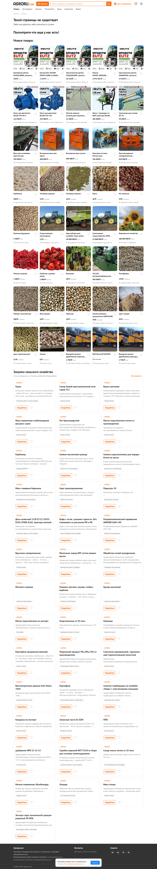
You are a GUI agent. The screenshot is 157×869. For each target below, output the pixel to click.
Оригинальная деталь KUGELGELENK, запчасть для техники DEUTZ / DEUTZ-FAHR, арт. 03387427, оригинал (76, 74)
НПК (105, 719)
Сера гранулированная (71, 488)
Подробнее (21, 408)
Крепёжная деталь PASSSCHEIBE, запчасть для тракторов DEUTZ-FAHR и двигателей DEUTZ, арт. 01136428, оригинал (22, 74)
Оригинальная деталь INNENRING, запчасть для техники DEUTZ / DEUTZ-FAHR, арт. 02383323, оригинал (128, 74)
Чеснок (43, 354)
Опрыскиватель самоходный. (46, 234)
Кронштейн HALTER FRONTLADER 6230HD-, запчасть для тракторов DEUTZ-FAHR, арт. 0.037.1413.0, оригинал (49, 74)
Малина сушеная (20, 273)
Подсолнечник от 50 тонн (72, 620)
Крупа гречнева (111, 386)
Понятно (95, 863)
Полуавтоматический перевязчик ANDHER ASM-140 (120, 521)
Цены (59, 9)
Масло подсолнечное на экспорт (31, 620)
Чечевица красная (47, 193)
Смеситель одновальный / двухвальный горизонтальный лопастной (121, 653)
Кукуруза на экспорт (25, 719)
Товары (16, 9)
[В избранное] (36, 73)
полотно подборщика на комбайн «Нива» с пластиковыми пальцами (120, 687)
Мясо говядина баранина (28, 488)
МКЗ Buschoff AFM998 (101, 354)
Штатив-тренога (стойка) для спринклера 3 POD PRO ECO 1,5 (76, 114)
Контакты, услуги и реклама (85, 851)
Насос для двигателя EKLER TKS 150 (48, 114)
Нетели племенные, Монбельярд (31, 784)
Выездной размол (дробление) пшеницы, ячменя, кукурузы (75, 355)
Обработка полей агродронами (119, 553)
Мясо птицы (109, 784)
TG (123, 852)
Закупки (38, 9)
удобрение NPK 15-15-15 (28, 750)
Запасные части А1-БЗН (71, 719)
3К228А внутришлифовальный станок (102, 274)
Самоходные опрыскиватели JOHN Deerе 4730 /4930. (101, 234)
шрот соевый (124, 314)
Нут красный (124, 193)
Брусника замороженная (28, 553)
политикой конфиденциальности (70, 864)
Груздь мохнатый (112, 586)
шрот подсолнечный (21, 354)
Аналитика (68, 9)
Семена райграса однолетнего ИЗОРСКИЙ (103, 315)
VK (113, 852)
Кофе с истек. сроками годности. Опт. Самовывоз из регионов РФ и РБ (78, 521)
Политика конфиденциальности (38, 860)
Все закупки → (137, 376)
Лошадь (63, 784)
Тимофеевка (124, 273)
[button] (108, 4)
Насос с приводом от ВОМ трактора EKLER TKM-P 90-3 (101, 114)
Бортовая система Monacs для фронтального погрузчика (100, 154)
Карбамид (17, 193)
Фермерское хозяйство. (128, 233)
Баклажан (70, 273)
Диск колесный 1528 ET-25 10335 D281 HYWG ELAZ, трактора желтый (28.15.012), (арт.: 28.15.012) (33, 522)
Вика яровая (45, 314)
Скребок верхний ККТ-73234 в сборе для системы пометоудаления (78, 752)
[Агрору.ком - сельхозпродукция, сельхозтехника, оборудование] (23, 3)
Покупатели (49, 9)
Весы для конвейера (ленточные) (21, 154)
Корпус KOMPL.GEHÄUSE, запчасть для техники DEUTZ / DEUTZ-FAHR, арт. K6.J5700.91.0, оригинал (101, 74)
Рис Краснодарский (69, 420)
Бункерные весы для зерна (48, 154)
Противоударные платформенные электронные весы (126, 154)
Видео (78, 9)
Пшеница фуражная (21, 233)
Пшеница (70, 314)
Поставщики (27, 9)
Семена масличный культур (73, 454)
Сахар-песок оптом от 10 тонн (118, 750)
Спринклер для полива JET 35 (128, 114)
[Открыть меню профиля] (141, 3)
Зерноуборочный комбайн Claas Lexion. (75, 234)
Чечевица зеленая (73, 193)
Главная (16, 14)
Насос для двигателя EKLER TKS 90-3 (21, 114)
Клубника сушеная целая (47, 274)
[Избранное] (136, 3)
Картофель (64, 685)
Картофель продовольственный (31, 651)
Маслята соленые (24, 586)
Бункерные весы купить (76, 153)
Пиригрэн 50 (109, 488)
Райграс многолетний (22, 314)
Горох (95, 193)
